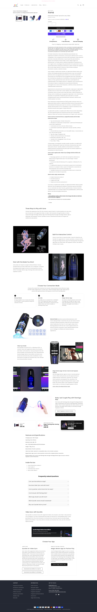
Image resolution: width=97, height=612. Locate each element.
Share (50, 202)
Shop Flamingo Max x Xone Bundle (65, 414)
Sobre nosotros (34, 585)
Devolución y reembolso (18, 587)
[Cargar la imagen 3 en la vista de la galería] (32, 18)
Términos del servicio (66, 609)
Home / (15, 11)
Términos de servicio (17, 589)
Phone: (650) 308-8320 (54, 590)
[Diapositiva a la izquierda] (14, 18)
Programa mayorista (35, 591)
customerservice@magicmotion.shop (57, 591)
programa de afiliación (36, 589)
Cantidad (50, 21)
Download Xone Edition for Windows (32, 572)
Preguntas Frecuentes (18, 585)
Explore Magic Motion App (59, 564)
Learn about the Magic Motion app (61, 386)
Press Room (33, 595)
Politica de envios (17, 591)
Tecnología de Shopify (39, 609)
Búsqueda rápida (35, 587)
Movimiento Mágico (22, 11)
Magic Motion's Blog (35, 597)
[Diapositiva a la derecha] (43, 18)
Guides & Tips (16, 595)
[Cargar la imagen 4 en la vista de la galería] (39, 18)
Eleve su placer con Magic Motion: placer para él (25, 12)
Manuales (15, 597)
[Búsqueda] (78, 5)
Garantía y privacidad (18, 593)
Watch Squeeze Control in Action (65, 411)
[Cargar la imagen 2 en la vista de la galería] (26, 18)
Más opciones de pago (60, 36)
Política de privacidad (57, 609)
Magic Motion (32, 609)
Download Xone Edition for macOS (32, 568)
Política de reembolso (48, 609)
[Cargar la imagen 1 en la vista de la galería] (19, 18)
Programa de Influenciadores (37, 593)
